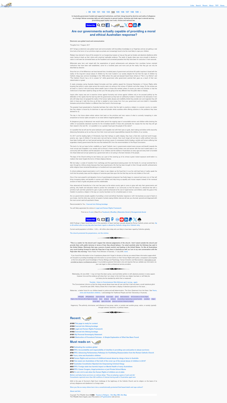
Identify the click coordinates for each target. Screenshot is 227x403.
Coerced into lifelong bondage (97, 204)
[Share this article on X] (126, 26)
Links (192, 5)
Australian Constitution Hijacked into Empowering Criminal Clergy (99, 364)
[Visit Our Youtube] (130, 26)
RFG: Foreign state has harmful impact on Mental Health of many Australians (103, 366)
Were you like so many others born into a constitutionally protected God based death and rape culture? (106, 387)
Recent (205, 5)
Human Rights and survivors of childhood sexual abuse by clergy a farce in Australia (106, 358)
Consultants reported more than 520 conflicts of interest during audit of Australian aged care (103, 377)
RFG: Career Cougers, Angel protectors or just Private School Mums (100, 369)
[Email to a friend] (103, 26)
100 (93, 11)
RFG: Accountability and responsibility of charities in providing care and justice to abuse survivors (111, 350)
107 (127, 11)
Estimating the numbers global (85, 347)
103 (108, 11)
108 (132, 11)
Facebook (105, 212)
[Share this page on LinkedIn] (135, 26)
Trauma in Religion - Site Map (106, 395)
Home (222, 5)
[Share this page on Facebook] (108, 26)
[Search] (99, 26)
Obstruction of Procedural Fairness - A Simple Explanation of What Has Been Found (107, 337)
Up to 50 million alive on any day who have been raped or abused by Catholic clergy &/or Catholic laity (113, 224)
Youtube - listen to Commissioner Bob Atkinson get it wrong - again (113, 282)
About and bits (75, 391)
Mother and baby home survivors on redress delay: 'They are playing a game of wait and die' (102, 375)
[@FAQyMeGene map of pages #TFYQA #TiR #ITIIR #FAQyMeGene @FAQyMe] (6, 7)
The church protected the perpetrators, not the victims (89, 233)
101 (98, 11)
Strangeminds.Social (138, 212)
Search (198, 5)
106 (122, 11)
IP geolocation (106, 397)
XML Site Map (122, 395)
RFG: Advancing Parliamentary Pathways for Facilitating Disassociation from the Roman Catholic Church (114, 352)
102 (103, 11)
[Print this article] (139, 221)
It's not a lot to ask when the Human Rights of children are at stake (99, 372)
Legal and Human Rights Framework (108, 208)
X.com (91, 212)
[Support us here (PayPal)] (139, 26)
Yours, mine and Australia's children (87, 355)
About (211, 5)
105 (117, 11)
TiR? (216, 5)
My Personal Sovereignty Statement (88, 334)
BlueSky (113, 212)
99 (89, 11)
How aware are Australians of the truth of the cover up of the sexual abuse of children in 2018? (110, 361)
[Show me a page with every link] (115, 26)
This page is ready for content (86, 323)
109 (137, 11)
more (126, 251)
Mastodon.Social (124, 212)
